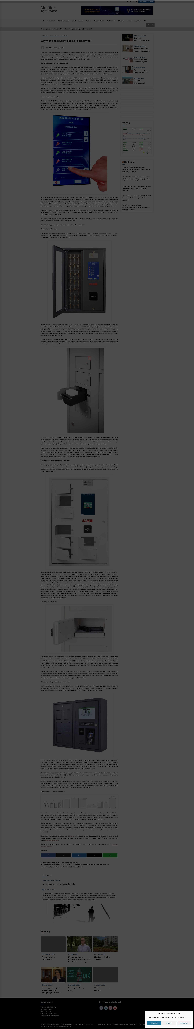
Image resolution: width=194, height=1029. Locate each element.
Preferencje (184, 1023)
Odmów (169, 1023)
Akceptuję (154, 1023)
